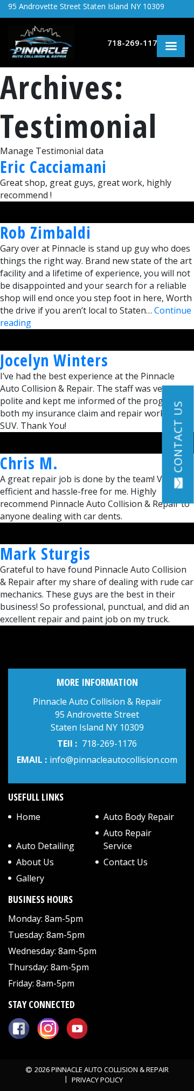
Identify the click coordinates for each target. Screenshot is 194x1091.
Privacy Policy (97, 1080)
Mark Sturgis (45, 554)
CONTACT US (178, 437)
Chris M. (29, 463)
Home (28, 817)
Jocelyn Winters (54, 360)
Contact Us (125, 862)
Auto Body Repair (138, 817)
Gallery (30, 878)
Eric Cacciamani (53, 167)
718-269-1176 (134, 42)
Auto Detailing (45, 846)
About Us (35, 862)
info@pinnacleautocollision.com (113, 760)
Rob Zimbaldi (45, 232)
